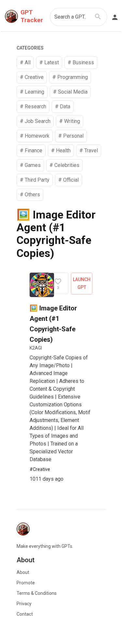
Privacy (24, 603)
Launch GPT (81, 283)
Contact (25, 614)
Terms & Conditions (37, 593)
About (23, 572)
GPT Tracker (31, 16)
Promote (26, 582)
